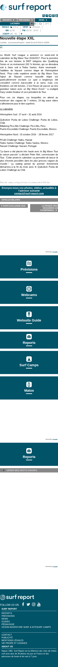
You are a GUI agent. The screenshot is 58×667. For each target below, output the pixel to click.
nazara (11, 182)
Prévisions (8, 616)
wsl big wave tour (20, 182)
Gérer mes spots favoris (21, 470)
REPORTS (7, 613)
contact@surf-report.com (29, 193)
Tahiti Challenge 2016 (14, 206)
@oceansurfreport (16, 42)
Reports (29, 343)
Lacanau (15, 23)
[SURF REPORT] (17, 599)
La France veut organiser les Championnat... (49, 208)
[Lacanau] (21, 34)
